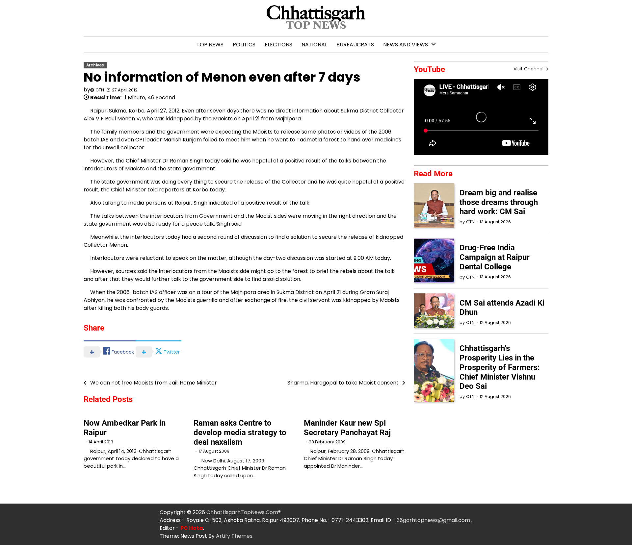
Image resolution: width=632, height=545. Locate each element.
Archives (95, 65)
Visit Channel (529, 68)
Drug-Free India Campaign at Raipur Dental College (495, 257)
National (314, 44)
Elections (278, 44)
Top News (210, 44)
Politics (244, 44)
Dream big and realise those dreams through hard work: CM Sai (499, 202)
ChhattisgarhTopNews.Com (242, 512)
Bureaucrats (355, 44)
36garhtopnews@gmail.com (434, 520)
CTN (99, 90)
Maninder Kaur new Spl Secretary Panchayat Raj (347, 427)
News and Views (405, 44)
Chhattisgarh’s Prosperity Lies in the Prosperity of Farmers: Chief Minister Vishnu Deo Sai (500, 367)
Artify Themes (234, 536)
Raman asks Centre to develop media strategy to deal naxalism (240, 432)
